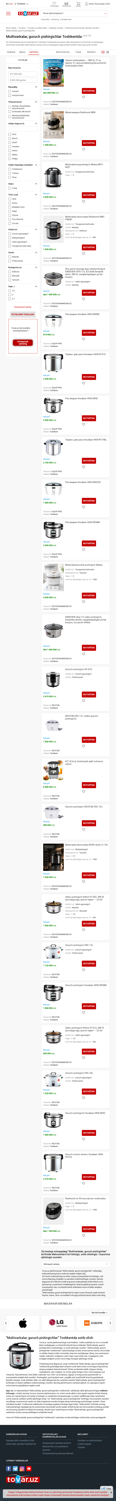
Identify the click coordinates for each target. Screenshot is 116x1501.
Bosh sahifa (11, 28)
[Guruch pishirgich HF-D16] (53, 679)
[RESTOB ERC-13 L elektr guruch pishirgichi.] (53, 725)
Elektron (15, 272)
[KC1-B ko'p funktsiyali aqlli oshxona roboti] (53, 770)
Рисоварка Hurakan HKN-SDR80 (82, 314)
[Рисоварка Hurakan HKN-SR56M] (53, 530)
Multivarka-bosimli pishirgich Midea (83, 565)
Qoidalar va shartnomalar (89, 1440)
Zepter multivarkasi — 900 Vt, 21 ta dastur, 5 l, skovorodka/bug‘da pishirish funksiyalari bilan (85, 63)
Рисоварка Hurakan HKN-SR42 (81, 398)
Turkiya (15, 173)
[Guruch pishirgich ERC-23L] (53, 1079)
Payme (15, 215)
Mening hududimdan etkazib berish (20, 116)
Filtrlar (22, 60)
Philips (15, 159)
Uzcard (15, 223)
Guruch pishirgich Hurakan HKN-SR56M (85, 985)
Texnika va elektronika (37, 28)
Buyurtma (89, 91)
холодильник (65, 19)
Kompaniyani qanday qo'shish (56, 1443)
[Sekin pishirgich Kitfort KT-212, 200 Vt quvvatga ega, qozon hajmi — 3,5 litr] (53, 1037)
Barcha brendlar (99, 1312)
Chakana (11, 52)
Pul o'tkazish (17, 219)
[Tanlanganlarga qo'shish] (83, 97)
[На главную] (28, 13)
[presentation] (6, 1323)
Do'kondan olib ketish (21, 111)
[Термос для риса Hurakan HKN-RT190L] (53, 447)
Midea (14, 155)
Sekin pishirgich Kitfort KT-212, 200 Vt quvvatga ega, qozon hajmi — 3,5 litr (84, 1029)
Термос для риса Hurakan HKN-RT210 (85, 354)
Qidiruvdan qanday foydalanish (21, 1444)
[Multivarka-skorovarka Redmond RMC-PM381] (53, 229)
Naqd (14, 211)
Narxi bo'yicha (62, 52)
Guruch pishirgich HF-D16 (78, 669)
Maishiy (15, 257)
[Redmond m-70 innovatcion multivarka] (53, 1211)
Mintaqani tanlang (51, 1264)
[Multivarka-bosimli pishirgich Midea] (53, 577)
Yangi (78, 52)
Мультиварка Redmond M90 (80, 112)
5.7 (13, 299)
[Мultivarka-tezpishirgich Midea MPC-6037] (53, 177)
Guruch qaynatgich (20, 234)
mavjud (15, 91)
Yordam (81, 1447)
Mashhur (91, 52)
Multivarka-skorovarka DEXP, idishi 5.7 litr (86, 844)
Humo (14, 203)
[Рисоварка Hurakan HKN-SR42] (53, 405)
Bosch (15, 138)
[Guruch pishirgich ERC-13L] (53, 951)
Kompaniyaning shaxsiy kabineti (57, 1453)
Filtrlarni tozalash (22, 314)
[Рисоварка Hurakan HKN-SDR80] (53, 320)
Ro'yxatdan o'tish (102, 4)
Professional (17, 261)
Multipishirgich (18, 238)
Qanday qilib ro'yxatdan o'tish (20, 1440)
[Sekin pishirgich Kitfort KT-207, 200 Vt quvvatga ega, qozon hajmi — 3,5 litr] (53, 907)
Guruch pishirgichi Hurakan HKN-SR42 (85, 1113)
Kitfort (15, 150)
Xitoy (14, 177)
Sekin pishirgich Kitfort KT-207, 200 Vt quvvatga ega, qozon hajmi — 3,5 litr (84, 898)
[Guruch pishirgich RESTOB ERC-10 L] (53, 812)
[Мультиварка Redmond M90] (53, 125)
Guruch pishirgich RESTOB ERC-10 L (84, 806)
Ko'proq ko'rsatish (22, 307)
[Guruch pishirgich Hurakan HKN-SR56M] (53, 993)
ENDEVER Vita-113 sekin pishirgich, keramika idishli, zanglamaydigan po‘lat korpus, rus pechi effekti (85, 620)
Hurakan (15, 146)
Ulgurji (22, 52)
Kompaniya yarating (22, 342)
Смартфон (45, 19)
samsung (55, 19)
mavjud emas (18, 95)
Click (14, 199)
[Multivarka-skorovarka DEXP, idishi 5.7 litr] (53, 857)
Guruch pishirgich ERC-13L (79, 945)
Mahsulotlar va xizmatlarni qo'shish (55, 1448)
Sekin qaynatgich (19, 242)
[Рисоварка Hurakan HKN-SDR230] (53, 488)
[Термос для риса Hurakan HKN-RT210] (53, 363)
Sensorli (15, 280)
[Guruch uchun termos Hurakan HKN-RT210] (53, 1163)
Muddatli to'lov (18, 207)
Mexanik (15, 276)
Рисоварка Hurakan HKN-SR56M (82, 522)
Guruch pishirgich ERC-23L (79, 1073)
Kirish (91, 4)
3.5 (13, 291)
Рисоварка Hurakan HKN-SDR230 (82, 482)
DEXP (14, 142)
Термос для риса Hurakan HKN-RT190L (86, 439)
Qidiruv (105, 13)
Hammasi (33, 52)
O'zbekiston (17, 169)
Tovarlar (21, 28)
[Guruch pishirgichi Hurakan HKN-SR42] (53, 1120)
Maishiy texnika (56, 28)
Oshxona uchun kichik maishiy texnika (82, 28)
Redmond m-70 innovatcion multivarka (85, 1198)
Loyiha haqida (84, 1444)
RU (7, 4)
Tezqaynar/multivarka (21, 246)
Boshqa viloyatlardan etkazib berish (21, 107)
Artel (14, 134)
